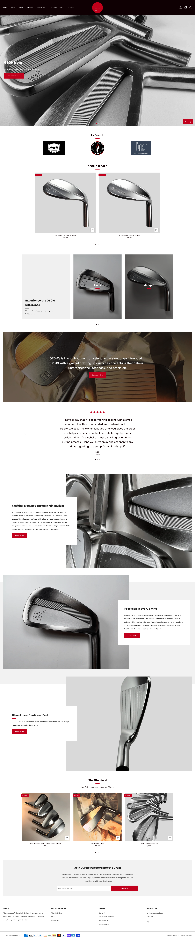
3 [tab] (98, 123)
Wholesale (55, 920)
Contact (102, 913)
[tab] (96, 324)
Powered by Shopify (173, 935)
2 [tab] (96, 123)
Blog (53, 917)
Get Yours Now (97, 375)
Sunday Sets (42, 7)
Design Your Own (57, 7)
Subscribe (124, 888)
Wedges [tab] (94, 787)
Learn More (132, 635)
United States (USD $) (11, 935)
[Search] (190, 7)
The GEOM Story (57, 913)
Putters (71, 7)
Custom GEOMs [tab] (107, 787)
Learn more (19, 536)
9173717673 (151, 917)
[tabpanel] (97, 822)
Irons (21, 7)
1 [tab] (94, 123)
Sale (13, 7)
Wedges (30, 7)
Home (5, 7)
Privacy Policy (104, 920)
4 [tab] (101, 123)
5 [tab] (103, 123)
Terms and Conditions (107, 917)
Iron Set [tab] (84, 787)
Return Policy (104, 924)
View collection (97, 295)
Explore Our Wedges (14, 76)
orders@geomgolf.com (155, 913)
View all (96, 244)
